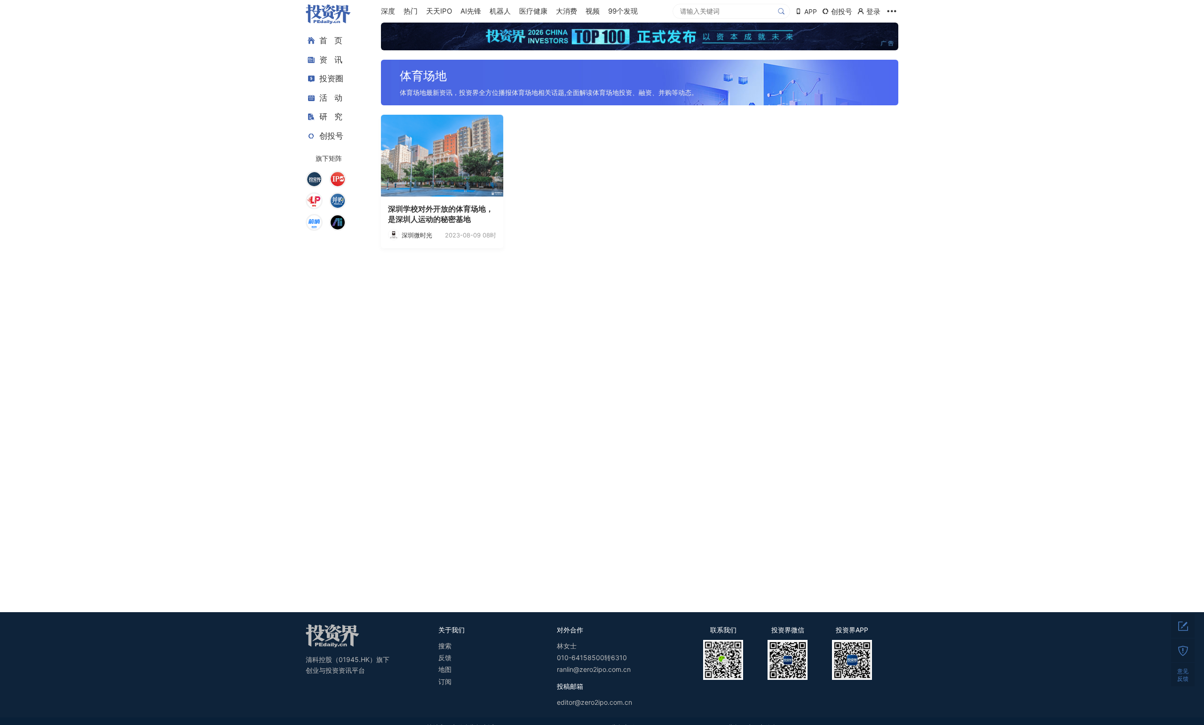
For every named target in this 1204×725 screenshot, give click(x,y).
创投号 (331, 136)
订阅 (445, 682)
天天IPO (439, 11)
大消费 (566, 11)
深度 (388, 11)
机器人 (500, 11)
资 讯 (330, 59)
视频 (593, 11)
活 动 (330, 97)
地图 (445, 669)
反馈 (445, 658)
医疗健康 (533, 11)
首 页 (330, 40)
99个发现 (623, 11)
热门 (411, 11)
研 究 (330, 116)
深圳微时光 (417, 235)
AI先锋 (470, 11)
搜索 (445, 646)
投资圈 (331, 78)
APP (810, 12)
